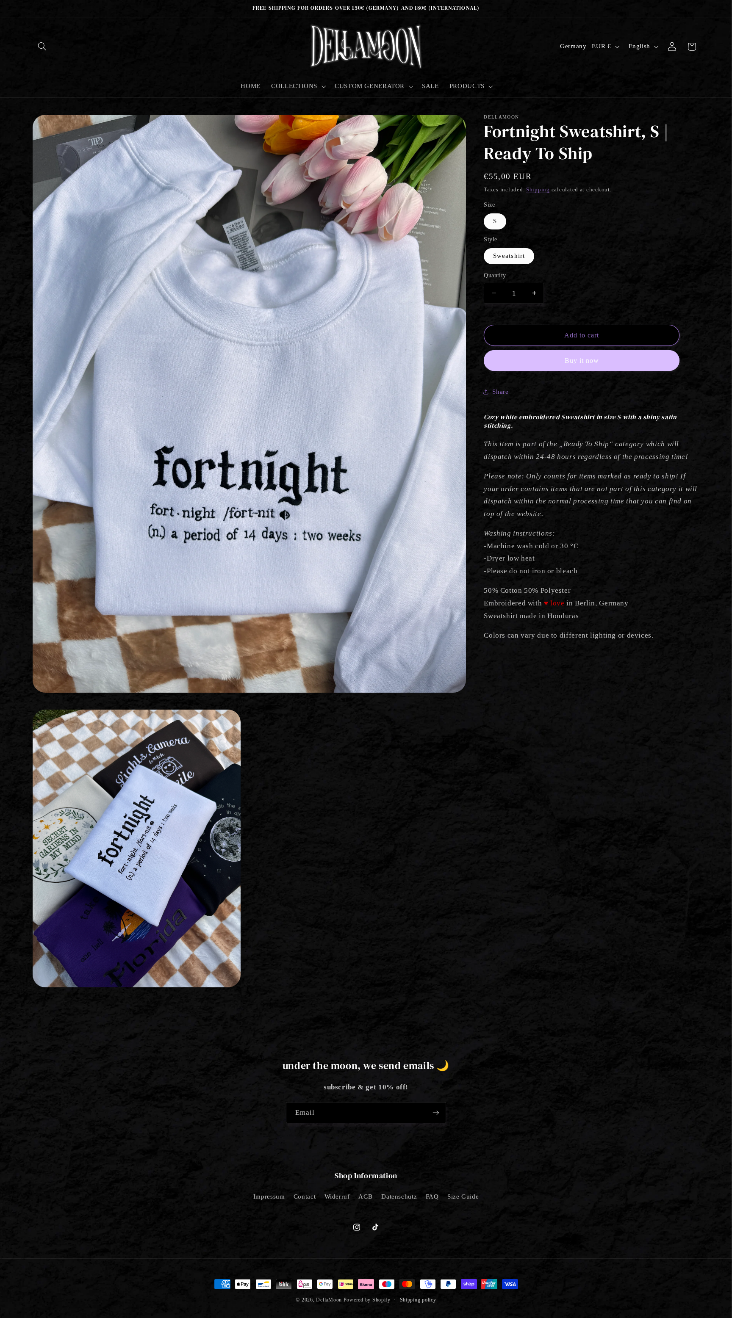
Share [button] (500, 391)
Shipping (538, 189)
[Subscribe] (436, 1112)
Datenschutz (399, 1196)
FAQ (432, 1196)
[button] (42, 46)
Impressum (269, 1196)
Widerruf (337, 1196)
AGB (365, 1196)
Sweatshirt (509, 255)
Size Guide (463, 1196)
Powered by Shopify (367, 1299)
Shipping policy (418, 1299)
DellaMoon (329, 1299)
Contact (305, 1196)
